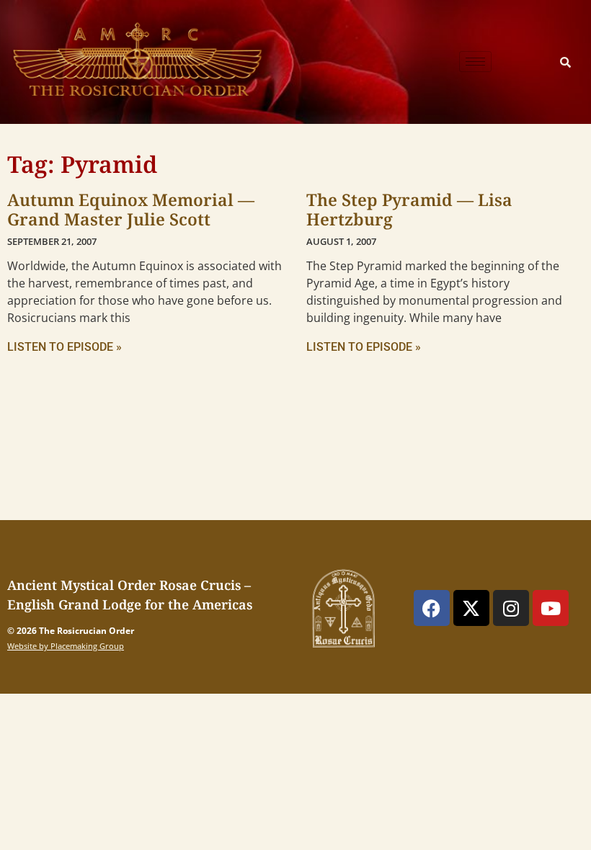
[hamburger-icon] (475, 61)
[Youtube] (551, 608)
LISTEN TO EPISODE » (64, 347)
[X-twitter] (471, 608)
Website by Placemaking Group (65, 645)
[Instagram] (511, 608)
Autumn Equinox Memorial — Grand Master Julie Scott (130, 209)
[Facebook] (432, 608)
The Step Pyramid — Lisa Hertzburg (409, 209)
